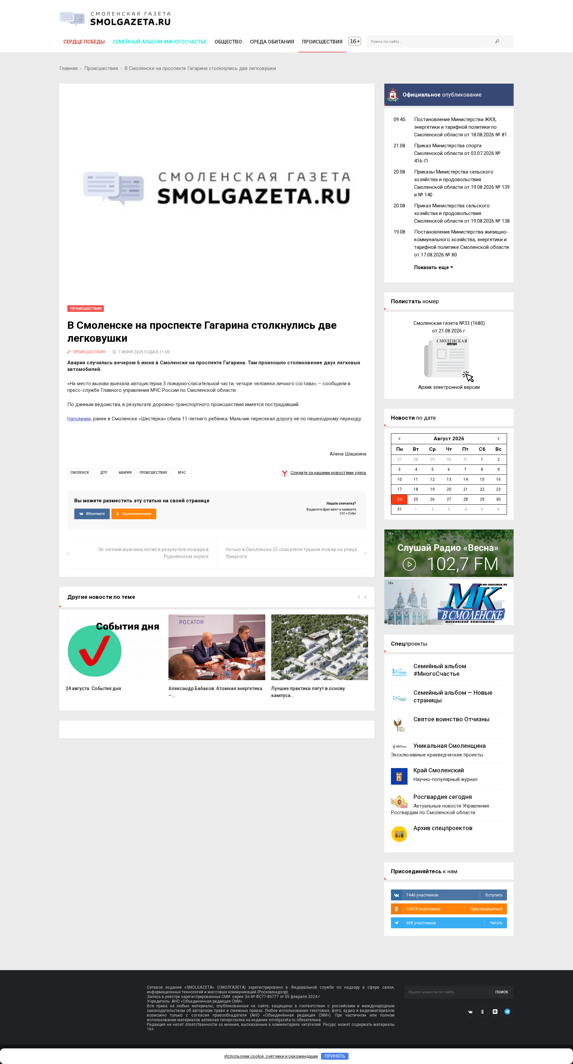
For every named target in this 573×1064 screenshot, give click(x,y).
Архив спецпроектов (443, 827)
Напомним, (79, 419)
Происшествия (101, 68)
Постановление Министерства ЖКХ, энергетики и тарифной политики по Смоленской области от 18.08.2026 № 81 (460, 127)
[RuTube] (495, 1011)
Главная (68, 68)
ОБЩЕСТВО (228, 42)
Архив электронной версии (449, 387)
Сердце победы (84, 42)
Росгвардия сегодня (443, 796)
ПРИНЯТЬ (335, 1056)
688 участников (454, 923)
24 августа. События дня (93, 688)
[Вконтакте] (470, 1011)
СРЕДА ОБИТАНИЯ (272, 42)
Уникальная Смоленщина (450, 745)
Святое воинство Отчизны (451, 719)
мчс (182, 472)
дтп (103, 472)
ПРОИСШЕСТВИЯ (322, 42)
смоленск (79, 472)
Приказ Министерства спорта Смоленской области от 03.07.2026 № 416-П (457, 153)
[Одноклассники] (482, 1011)
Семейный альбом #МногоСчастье (160, 42)
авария (125, 472)
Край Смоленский (439, 770)
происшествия (153, 472)
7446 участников (454, 895)
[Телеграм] (507, 1011)
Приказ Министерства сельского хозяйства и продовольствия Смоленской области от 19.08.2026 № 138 (462, 213)
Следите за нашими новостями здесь (328, 472)
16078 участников (454, 909)
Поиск (501, 992)
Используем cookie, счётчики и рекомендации (271, 1056)
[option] (114, 656)
